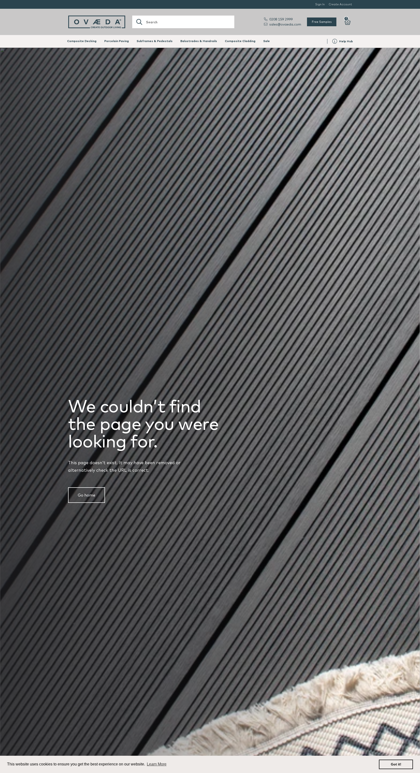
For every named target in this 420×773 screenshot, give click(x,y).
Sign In (320, 4)
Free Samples (322, 22)
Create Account (340, 4)
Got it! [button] (396, 764)
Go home (86, 495)
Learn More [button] (156, 764)
